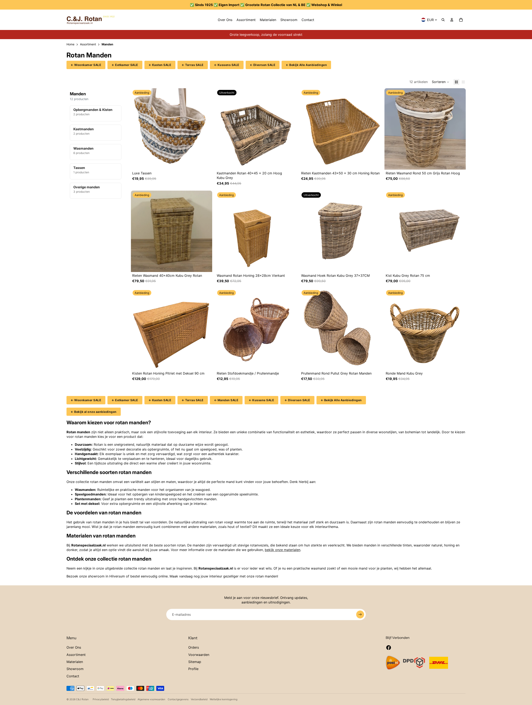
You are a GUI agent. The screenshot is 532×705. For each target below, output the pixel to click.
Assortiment (76, 655)
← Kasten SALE (160, 65)
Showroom (75, 669)
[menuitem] (225, 19)
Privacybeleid (101, 699)
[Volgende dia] (208, 128)
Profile (193, 669)
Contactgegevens (178, 699)
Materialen (74, 662)
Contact (72, 676)
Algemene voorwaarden (151, 699)
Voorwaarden (198, 655)
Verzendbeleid (199, 699)
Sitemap (194, 662)
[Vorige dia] (135, 128)
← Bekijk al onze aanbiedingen (94, 411)
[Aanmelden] (360, 614)
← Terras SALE (193, 65)
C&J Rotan (82, 699)
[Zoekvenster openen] (443, 19)
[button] (440, 82)
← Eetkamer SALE (125, 65)
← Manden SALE (226, 400)
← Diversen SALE (263, 65)
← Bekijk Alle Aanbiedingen (306, 65)
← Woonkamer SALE (86, 65)
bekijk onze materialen (282, 550)
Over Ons (73, 647)
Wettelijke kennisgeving (223, 699)
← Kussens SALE (226, 65)
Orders (193, 647)
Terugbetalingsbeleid (123, 699)
